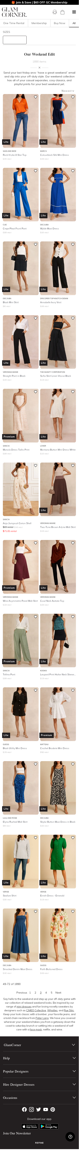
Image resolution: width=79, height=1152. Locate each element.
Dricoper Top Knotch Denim (54, 298)
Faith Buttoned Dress (51, 969)
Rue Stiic (69, 1010)
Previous (21, 992)
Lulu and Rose (10, 818)
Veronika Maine (10, 372)
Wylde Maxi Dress (49, 228)
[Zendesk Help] (70, 1136)
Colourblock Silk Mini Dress (54, 154)
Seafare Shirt (9, 895)
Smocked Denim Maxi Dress (17, 969)
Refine (39, 1142)
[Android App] (49, 1126)
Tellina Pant (9, 674)
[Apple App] (29, 1126)
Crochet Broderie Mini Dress (54, 748)
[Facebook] (24, 1109)
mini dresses (24, 1006)
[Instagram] (31, 1109)
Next (58, 992)
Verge (6, 892)
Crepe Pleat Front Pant (15, 228)
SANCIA (6, 446)
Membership (39, 23)
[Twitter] (38, 1109)
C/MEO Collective (36, 1010)
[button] (74, 12)
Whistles (52, 1010)
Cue (5, 225)
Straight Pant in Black (14, 375)
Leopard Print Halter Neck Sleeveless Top (58, 674)
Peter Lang (42, 1018)
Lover (43, 446)
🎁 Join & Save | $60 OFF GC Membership (39, 2)
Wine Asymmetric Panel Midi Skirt (20, 600)
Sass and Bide (9, 151)
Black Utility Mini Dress (15, 748)
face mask (36, 1029)
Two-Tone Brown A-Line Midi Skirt (58, 527)
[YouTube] (45, 1109)
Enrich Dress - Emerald (52, 895)
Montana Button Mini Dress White (58, 449)
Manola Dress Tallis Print (16, 449)
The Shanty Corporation (52, 372)
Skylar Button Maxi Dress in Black (57, 821)
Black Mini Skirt (11, 302)
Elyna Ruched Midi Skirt (15, 821)
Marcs (43, 151)
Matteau (44, 744)
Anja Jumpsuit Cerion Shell (17, 523)
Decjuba (44, 225)
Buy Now (59, 23)
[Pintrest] (52, 1109)
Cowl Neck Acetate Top (52, 600)
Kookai (43, 671)
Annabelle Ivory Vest (50, 302)
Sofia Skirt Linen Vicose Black (55, 375)
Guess (6, 744)
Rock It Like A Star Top (14, 154)
